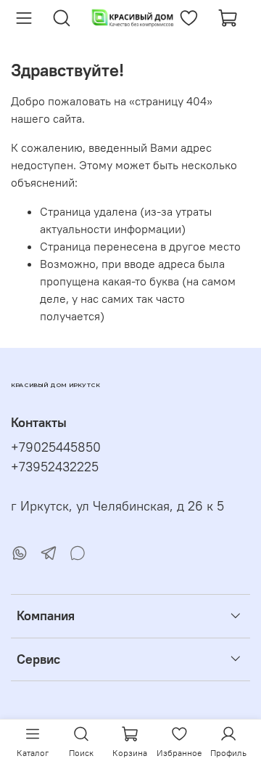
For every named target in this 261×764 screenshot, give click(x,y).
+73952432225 (55, 467)
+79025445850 (56, 447)
